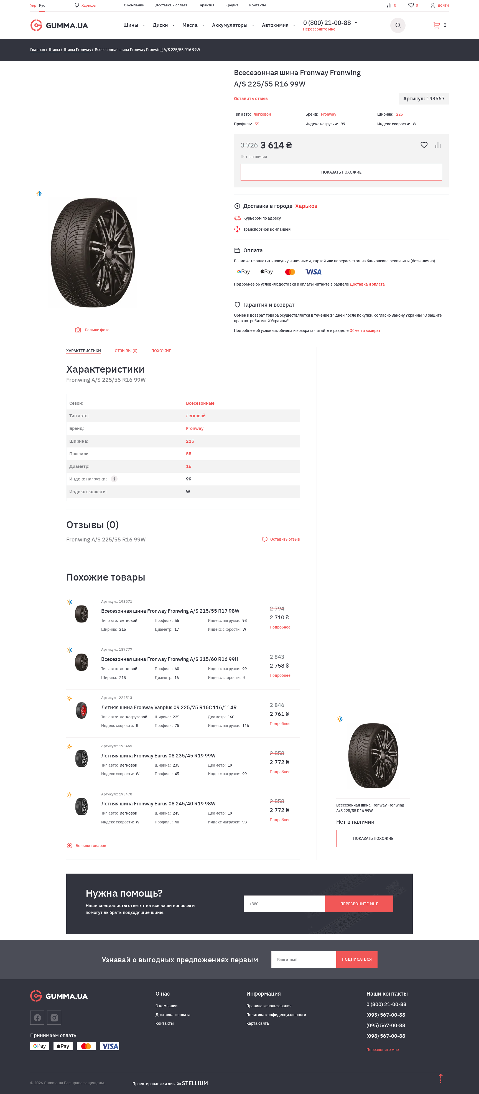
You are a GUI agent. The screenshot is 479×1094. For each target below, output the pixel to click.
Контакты (257, 5)
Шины (130, 25)
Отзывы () (126, 350)
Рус (42, 5)
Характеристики (83, 350)
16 (189, 466)
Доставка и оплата (171, 5)
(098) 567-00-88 (385, 1036)
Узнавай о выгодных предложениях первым (180, 959)
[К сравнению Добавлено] (438, 145)
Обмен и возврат (365, 330)
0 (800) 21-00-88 (386, 1004)
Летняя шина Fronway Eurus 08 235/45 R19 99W (158, 755)
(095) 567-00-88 (385, 1025)
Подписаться (357, 959)
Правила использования (269, 1005)
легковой (262, 114)
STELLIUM (195, 1083)
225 (399, 114)
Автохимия (275, 25)
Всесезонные (200, 403)
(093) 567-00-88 (385, 1015)
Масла (190, 25)
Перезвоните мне (319, 29)
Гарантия (206, 5)
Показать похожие (341, 172)
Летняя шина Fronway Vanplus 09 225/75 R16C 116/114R (169, 707)
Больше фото (97, 329)
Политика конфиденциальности (276, 1014)
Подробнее (280, 627)
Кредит (231, 5)
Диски (160, 25)
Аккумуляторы (230, 25)
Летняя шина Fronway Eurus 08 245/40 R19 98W (158, 803)
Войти (443, 5)
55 (257, 123)
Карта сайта (257, 1023)
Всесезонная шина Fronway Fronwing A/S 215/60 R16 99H (169, 659)
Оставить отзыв (251, 98)
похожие (161, 350)
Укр (33, 5)
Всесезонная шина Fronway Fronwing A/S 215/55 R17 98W (170, 611)
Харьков (88, 5)
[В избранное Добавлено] (424, 145)
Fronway (328, 114)
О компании (134, 5)
